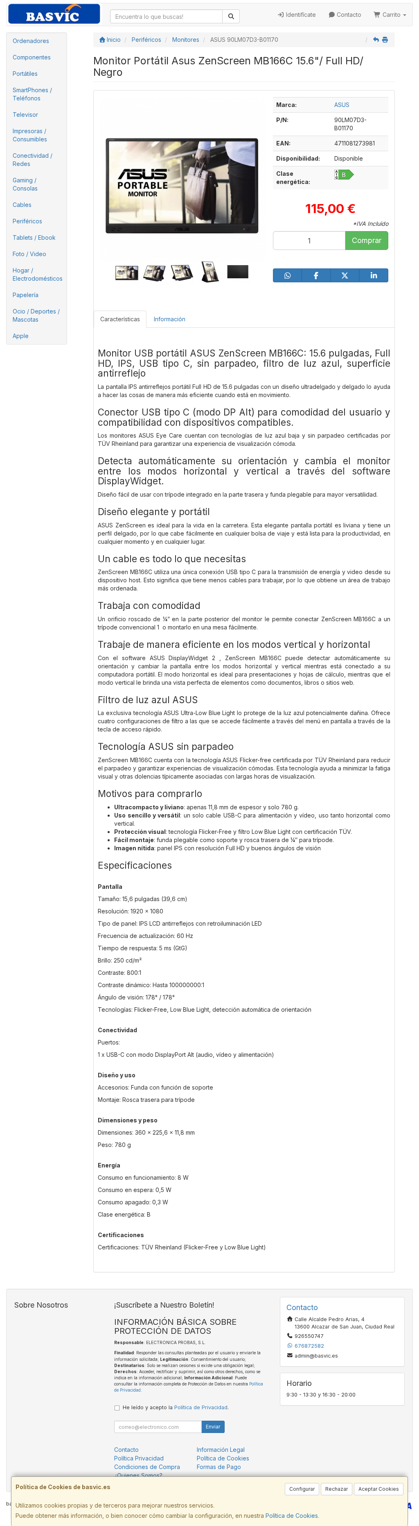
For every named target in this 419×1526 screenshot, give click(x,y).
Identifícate (300, 14)
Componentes (32, 57)
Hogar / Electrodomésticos (38, 274)
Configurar (302, 1489)
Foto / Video (29, 253)
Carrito (391, 14)
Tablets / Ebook (34, 237)
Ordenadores (31, 40)
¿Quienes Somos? (138, 1475)
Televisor (25, 114)
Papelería (25, 294)
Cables (22, 204)
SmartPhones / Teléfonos (32, 94)
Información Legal (221, 1449)
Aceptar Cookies (378, 1489)
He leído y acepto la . (176, 1407)
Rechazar (336, 1489)
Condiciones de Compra (147, 1466)
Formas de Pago (219, 1466)
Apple (21, 335)
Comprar (366, 240)
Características (120, 319)
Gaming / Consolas (25, 184)
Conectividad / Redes (32, 159)
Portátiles (25, 73)
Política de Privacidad (201, 1407)
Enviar (213, 1427)
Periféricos (27, 221)
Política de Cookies (292, 1515)
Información (169, 319)
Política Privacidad (139, 1458)
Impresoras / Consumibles (30, 135)
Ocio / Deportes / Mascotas (36, 315)
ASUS (341, 104)
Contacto (348, 14)
